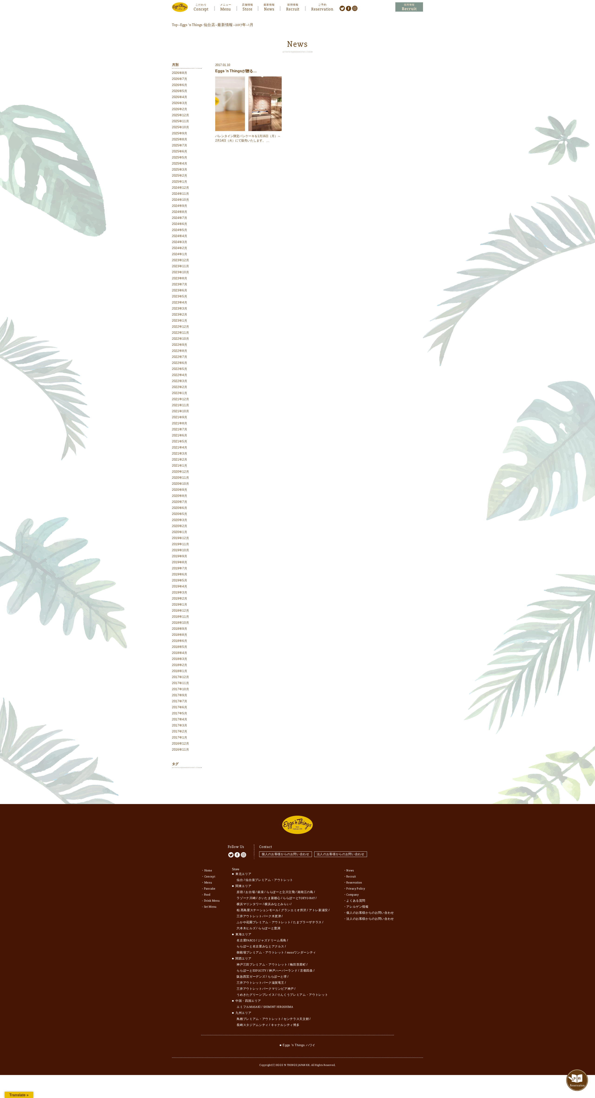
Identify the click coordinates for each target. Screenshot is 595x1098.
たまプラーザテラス (307, 922)
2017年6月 (179, 707)
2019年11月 (180, 544)
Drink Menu (212, 901)
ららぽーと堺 (277, 977)
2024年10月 (180, 199)
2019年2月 (179, 598)
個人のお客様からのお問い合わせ (285, 854)
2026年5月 (179, 91)
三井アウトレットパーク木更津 (259, 916)
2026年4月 (179, 97)
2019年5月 (179, 580)
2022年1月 (179, 393)
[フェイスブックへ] (348, 8)
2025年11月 (180, 121)
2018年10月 (180, 622)
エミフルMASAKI (249, 1007)
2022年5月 (179, 369)
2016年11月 (180, 749)
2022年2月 (179, 387)
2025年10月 (180, 127)
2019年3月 (179, 592)
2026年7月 (179, 79)
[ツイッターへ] (342, 8)
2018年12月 (180, 610)
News (269, 9)
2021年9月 (179, 417)
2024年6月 (179, 224)
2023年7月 (179, 284)
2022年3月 (179, 381)
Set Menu (210, 907)
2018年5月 (179, 647)
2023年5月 (179, 296)
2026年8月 (179, 73)
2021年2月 (179, 459)
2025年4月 (179, 163)
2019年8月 (179, 562)
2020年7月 (179, 502)
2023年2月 (179, 314)
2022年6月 (179, 363)
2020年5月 (179, 514)
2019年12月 (180, 538)
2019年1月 (179, 604)
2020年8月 (179, 496)
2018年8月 (179, 634)
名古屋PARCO (246, 940)
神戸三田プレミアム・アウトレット (262, 964)
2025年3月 (179, 169)
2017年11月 (180, 683)
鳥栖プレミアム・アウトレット (259, 1019)
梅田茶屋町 (298, 964)
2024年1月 (179, 254)
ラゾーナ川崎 (246, 898)
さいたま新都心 (269, 898)
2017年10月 (180, 689)
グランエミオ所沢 (293, 910)
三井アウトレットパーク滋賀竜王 (260, 983)
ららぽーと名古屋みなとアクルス (260, 946)
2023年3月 (179, 308)
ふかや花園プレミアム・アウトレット (264, 922)
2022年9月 (179, 344)
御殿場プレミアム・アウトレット (260, 952)
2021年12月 (180, 399)
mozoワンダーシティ (301, 952)
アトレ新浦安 (318, 910)
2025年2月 (179, 175)
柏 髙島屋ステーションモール (257, 910)
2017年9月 (179, 695)
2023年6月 (179, 290)
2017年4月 (179, 719)
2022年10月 (180, 338)
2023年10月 (180, 272)
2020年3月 (179, 520)
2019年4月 (179, 586)
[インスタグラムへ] (354, 8)
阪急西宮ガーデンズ (251, 977)
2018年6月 (179, 641)
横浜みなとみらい (277, 904)
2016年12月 (180, 743)
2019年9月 (179, 556)
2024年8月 (179, 212)
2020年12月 (180, 471)
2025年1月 (179, 181)
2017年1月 (179, 737)
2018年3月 (179, 659)
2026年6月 (179, 85)
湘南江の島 (305, 892)
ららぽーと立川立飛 (280, 892)
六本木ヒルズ (246, 928)
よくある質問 (355, 901)
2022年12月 (180, 326)
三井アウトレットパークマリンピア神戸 (265, 989)
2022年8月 (179, 351)
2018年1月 (179, 671)
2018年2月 (179, 665)
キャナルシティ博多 (285, 1025)
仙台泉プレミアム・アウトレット (269, 880)
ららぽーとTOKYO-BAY (299, 898)
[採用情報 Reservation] (409, 7)
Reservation (322, 9)
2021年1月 (179, 465)
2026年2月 (179, 109)
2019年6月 (179, 574)
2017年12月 (180, 677)
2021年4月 (179, 447)
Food (207, 895)
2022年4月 (179, 375)
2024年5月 (179, 230)
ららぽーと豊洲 (269, 928)
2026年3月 (179, 103)
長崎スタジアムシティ (252, 1025)
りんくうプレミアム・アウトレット (302, 995)
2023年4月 (179, 302)
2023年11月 (180, 266)
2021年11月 (180, 405)
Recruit (292, 9)
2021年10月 (180, 411)
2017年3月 (179, 725)
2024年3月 (179, 242)
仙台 (240, 880)
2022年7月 (179, 357)
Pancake (209, 888)
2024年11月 (180, 193)
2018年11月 (180, 616)
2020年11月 (180, 477)
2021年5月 (179, 441)
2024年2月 (179, 248)
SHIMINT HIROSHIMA (278, 1007)
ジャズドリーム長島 (272, 940)
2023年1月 (179, 320)
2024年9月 (179, 206)
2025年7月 (179, 145)
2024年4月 (179, 236)
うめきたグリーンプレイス (256, 995)
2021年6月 (179, 435)
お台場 (250, 892)
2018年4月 (179, 653)
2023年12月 (180, 260)
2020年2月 (179, 526)
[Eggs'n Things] (180, 8)
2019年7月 (179, 568)
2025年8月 (179, 139)
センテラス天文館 (296, 1019)
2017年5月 (179, 713)
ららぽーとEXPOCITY (251, 971)
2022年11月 (180, 332)
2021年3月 (179, 453)
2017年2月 (179, 731)
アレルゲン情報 (357, 907)
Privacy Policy (355, 888)
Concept (201, 9)
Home (208, 870)
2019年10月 (180, 550)
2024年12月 (180, 187)
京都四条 (306, 971)
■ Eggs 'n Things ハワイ (297, 1045)
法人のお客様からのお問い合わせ (340, 854)
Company (352, 895)
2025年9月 (179, 133)
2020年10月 (180, 483)
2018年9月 (179, 628)
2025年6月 (179, 151)
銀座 (261, 892)
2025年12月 (180, 115)
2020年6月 (179, 508)
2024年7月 (179, 218)
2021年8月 (179, 423)
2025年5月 (179, 157)
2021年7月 (179, 429)
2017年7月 (179, 701)
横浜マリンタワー (249, 904)
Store (247, 9)
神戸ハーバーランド (283, 971)
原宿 (240, 892)
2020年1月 (179, 532)
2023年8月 (179, 278)
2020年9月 (179, 489)
